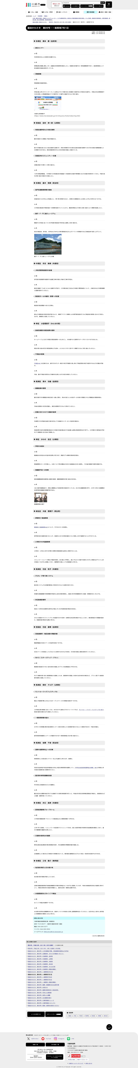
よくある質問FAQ (36, 1014)
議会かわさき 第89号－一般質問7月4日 (40, 977)
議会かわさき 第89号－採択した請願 (39, 995)
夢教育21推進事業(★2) (41, 527)
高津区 (87, 1015)
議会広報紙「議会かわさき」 (40, 22)
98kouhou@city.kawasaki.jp (53, 931)
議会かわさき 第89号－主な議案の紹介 (39, 997)
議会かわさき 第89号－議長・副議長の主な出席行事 (43, 984)
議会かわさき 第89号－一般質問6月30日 (40, 971)
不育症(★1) (37, 363)
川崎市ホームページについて (76, 1063)
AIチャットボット (53, 1014)
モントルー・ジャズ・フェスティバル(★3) (91, 709)
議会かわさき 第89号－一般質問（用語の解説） (42, 982)
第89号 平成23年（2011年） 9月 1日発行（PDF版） (44, 948)
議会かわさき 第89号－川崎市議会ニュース (41, 1000)
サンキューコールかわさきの (54, 1057)
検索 (103, 2)
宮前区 (93, 1015)
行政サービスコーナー (82, 1059)
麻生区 (106, 1015)
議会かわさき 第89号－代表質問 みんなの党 (41, 966)
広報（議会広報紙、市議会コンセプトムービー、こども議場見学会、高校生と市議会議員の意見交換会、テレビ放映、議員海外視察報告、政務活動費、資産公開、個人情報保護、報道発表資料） (71, 19)
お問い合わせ (88, 1063)
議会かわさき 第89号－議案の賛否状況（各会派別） (43, 990)
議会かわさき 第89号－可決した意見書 (39, 992)
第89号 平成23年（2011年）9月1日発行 (60, 22)
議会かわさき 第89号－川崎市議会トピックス (41, 1003)
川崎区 (70, 1015)
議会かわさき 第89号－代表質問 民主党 (40, 964)
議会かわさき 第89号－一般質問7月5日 (40, 979)
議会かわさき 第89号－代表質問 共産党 (40, 961)
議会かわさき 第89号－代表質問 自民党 (40, 956)
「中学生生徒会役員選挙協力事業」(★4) (86, 767)
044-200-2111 (75, 1052)
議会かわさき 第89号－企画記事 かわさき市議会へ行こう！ (46, 953)
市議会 (45, 16)
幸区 (75, 1015)
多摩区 (100, 1015)
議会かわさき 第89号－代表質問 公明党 (40, 958)
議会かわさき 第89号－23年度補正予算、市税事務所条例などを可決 (48, 951)
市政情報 (40, 16)
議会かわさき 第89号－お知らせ (38, 987)
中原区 (81, 1015)
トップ (34, 16)
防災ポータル (56, 4)
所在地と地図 (71, 1059)
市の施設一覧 (55, 1044)
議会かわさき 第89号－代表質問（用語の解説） (42, 969)
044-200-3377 (43, 926)
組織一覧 (35, 1044)
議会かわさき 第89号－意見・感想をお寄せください (43, 1005)
